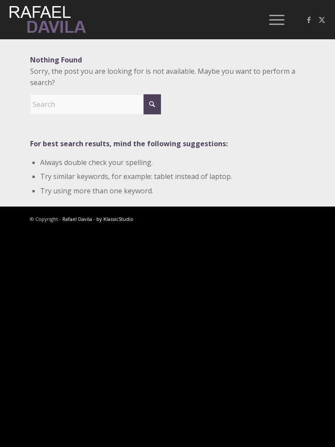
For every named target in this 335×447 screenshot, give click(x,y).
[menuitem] (272, 19)
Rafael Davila (77, 219)
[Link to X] (321, 19)
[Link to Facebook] (308, 19)
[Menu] (272, 19)
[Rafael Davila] (48, 19)
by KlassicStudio (114, 219)
